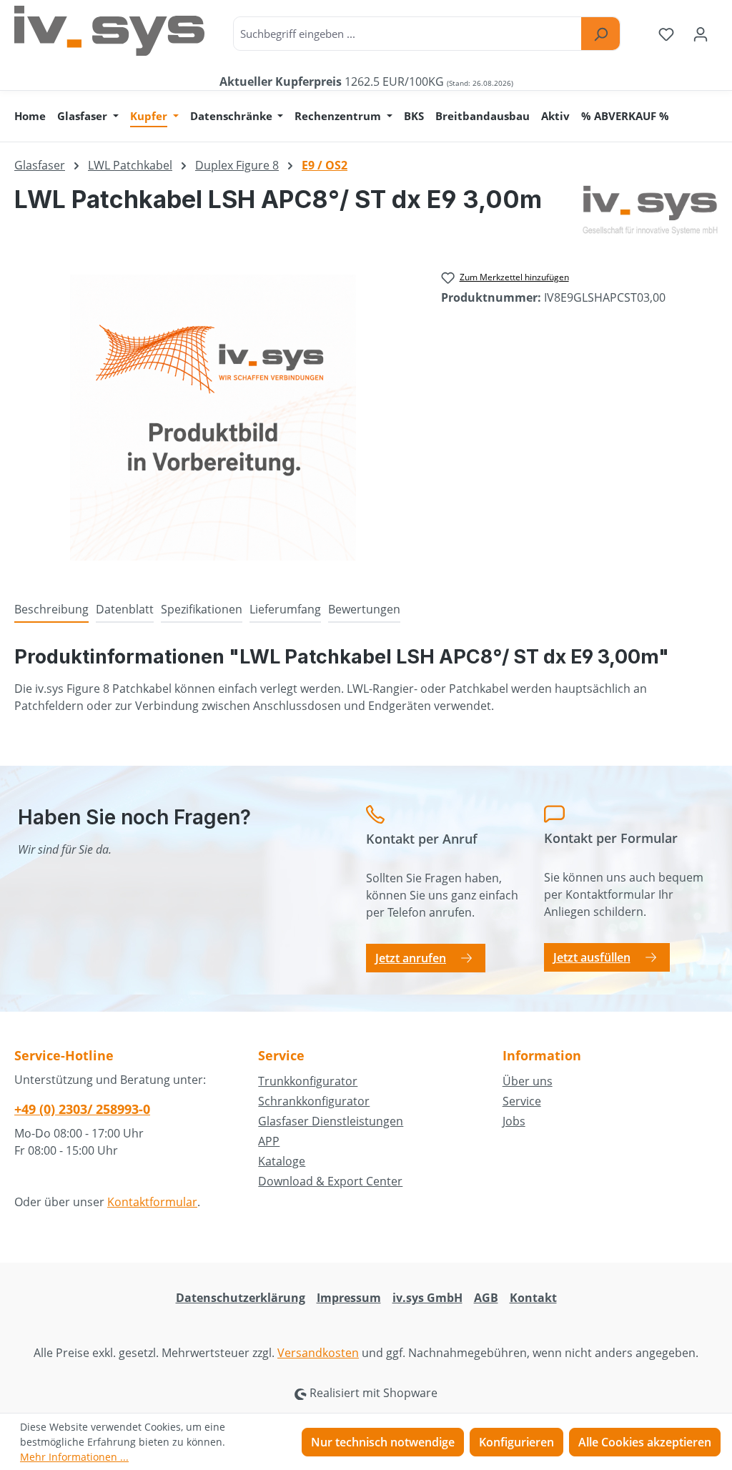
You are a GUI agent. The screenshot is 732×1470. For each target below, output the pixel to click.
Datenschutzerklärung (240, 1298)
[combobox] (408, 33)
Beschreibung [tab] (51, 609)
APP (269, 1141)
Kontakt (533, 1298)
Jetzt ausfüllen (591, 957)
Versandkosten (318, 1353)
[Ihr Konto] (700, 33)
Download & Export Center (330, 1181)
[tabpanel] (366, 679)
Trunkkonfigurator (307, 1081)
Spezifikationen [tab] (201, 609)
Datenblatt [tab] (125, 609)
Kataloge (281, 1161)
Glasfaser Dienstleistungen (330, 1121)
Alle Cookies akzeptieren (644, 1442)
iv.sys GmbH (427, 1298)
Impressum (349, 1298)
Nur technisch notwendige (383, 1442)
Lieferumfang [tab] (285, 609)
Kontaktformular (152, 1202)
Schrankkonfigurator (314, 1101)
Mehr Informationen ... (74, 1457)
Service (522, 1101)
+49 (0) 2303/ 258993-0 (82, 1109)
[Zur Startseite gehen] (109, 31)
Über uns (528, 1081)
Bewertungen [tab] (364, 609)
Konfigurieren (516, 1442)
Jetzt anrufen (410, 958)
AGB (486, 1298)
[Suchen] (600, 33)
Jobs (514, 1121)
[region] (213, 417)
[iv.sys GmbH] (650, 210)
